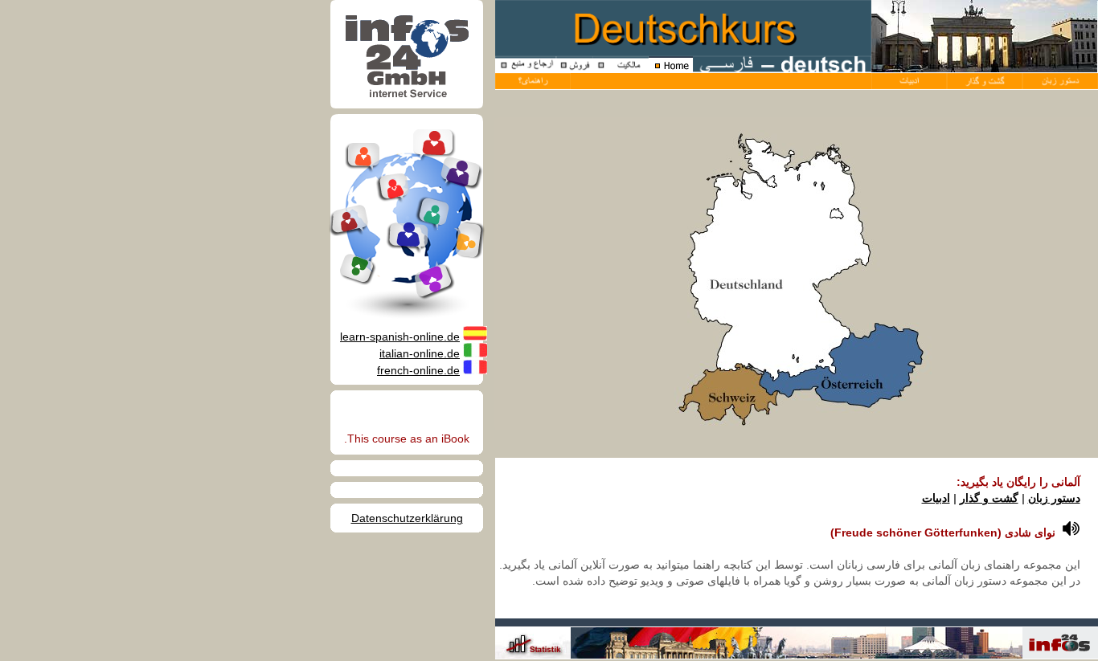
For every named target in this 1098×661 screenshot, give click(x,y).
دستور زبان (1054, 498)
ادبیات (936, 498)
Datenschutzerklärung (407, 518)
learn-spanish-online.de (400, 336)
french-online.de (418, 370)
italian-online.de (419, 353)
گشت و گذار (989, 498)
